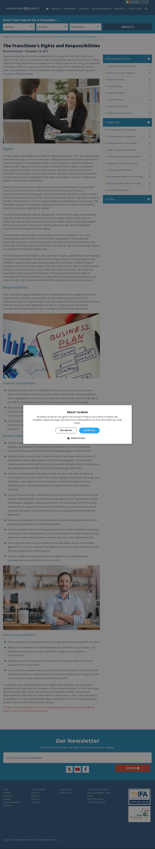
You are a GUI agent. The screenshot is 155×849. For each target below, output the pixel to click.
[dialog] (77, 424)
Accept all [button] (89, 430)
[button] (77, 438)
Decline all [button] (66, 430)
